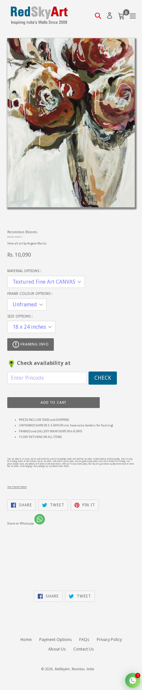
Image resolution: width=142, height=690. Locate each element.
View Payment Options (17, 487)
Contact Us (83, 649)
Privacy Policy (109, 639)
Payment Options (55, 639)
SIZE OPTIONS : (20, 316)
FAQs (84, 639)
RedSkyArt (62, 669)
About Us (57, 649)
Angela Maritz (15, 237)
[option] (35, 218)
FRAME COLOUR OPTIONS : (30, 294)
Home (26, 639)
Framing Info (34, 344)
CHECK (102, 378)
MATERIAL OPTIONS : (24, 271)
